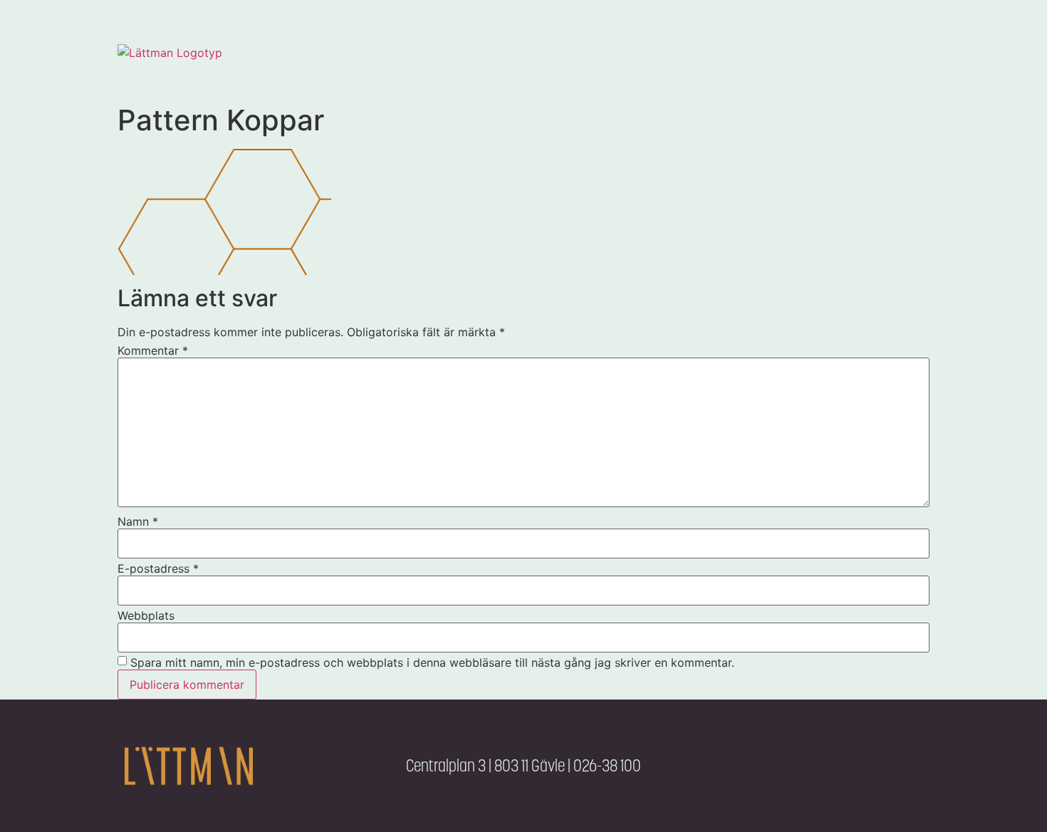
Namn (138, 521)
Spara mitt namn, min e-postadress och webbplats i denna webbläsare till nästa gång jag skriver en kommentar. (432, 662)
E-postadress (158, 568)
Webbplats (146, 615)
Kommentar (153, 350)
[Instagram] (904, 766)
